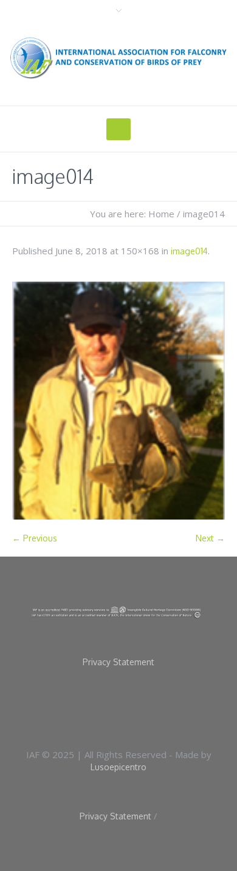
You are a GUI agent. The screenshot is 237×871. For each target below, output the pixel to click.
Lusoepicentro (118, 767)
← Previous (34, 538)
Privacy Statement (118, 662)
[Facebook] (102, 706)
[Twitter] (141, 706)
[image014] (118, 401)
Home (161, 214)
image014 (189, 251)
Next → (210, 538)
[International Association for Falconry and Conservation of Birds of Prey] (118, 57)
